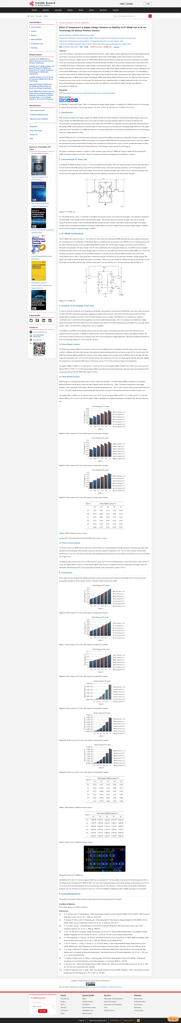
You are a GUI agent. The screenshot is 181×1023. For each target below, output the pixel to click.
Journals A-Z (65, 998)
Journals (58, 10)
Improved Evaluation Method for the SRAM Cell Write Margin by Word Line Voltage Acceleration (40, 86)
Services (103, 10)
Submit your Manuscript (97, 1020)
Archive (34, 35)
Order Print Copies (110, 1001)
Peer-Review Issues (89, 1007)
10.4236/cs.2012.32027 (70, 47)
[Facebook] (37, 320)
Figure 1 (85, 165)
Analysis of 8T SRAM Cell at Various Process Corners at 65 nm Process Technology (41, 61)
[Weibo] (50, 320)
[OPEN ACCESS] (126, 3)
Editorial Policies (87, 1001)
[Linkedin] (43, 320)
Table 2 (105, 538)
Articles (46, 10)
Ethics (84, 998)
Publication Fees (37, 44)
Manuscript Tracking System (113, 998)
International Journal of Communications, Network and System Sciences (41, 285)
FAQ (31, 138)
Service (107, 995)
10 (60, 970)
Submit (115, 10)
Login (147, 4)
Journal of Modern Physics (40, 153)
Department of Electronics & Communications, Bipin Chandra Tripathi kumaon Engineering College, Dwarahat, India (97, 38)
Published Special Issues (39, 114)
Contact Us (34, 134)
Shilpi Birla (75, 35)
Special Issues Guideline (39, 119)
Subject (63, 1001)
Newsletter (33, 126)
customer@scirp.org (40, 332)
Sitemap (63, 1007)
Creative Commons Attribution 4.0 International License (106, 987)
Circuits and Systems (66, 23)
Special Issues (87, 1013)
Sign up (81, 1020)
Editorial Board (36, 39)
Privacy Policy (138, 1010)
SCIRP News (114, 1020)
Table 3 (123, 567)
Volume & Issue (109, 1010)
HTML (86, 47)
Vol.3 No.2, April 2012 (82, 23)
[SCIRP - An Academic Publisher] (42, 3)
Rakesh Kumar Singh (87, 35)
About (91, 10)
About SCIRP (88, 995)
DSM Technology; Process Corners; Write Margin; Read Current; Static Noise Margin (87, 93)
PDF (81, 47)
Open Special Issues (37, 110)
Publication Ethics (140, 1001)
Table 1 (96, 372)
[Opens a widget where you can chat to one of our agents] (173, 1019)
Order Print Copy (36, 130)
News (80, 10)
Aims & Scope (36, 27)
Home (34, 10)
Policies (137, 995)
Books (70, 10)
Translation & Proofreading (113, 1004)
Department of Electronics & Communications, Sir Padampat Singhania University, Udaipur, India (91, 41)
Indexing (34, 48)
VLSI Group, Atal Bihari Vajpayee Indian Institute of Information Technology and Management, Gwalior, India (95, 44)
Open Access (138, 998)
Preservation (138, 1004)
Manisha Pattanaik (65, 35)
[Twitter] (31, 320)
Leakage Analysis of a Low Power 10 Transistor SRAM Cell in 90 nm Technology (41, 79)
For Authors (86, 1004)
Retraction (137, 1007)
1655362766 (37, 340)
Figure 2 (82, 239)
